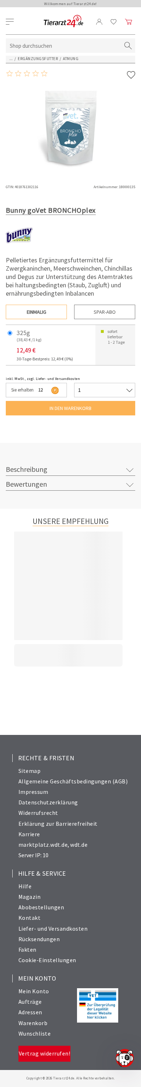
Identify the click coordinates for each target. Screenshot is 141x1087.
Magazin (29, 896)
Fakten (27, 949)
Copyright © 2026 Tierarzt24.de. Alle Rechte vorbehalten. (70, 1078)
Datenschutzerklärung (48, 802)
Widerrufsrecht (38, 812)
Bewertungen (26, 483)
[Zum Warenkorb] (128, 22)
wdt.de (78, 844)
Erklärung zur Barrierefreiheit (58, 823)
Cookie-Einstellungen (47, 960)
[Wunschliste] (114, 22)
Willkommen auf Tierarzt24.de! (70, 3)
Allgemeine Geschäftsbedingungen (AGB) (73, 781)
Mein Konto (33, 991)
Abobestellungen (41, 907)
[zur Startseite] (63, 21)
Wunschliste (34, 1033)
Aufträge (30, 1001)
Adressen (30, 1012)
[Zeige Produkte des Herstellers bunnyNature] (19, 247)
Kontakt (29, 917)
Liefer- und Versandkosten (53, 928)
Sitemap (29, 770)
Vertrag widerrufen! (44, 1053)
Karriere (29, 834)
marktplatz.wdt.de (43, 844)
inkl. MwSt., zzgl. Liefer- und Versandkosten (43, 378)
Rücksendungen (39, 939)
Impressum (33, 791)
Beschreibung (26, 469)
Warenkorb (33, 1023)
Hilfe (25, 886)
